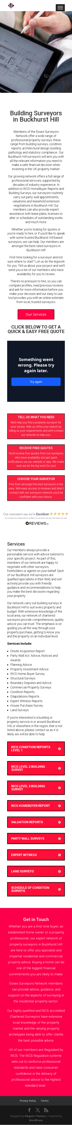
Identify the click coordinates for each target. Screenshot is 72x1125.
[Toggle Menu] (60, 7)
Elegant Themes (35, 1116)
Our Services (36, 314)
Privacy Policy (28, 1100)
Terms (44, 1100)
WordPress (36, 1120)
